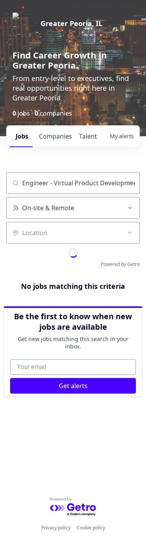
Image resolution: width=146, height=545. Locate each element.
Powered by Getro (120, 264)
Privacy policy (55, 527)
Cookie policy (91, 527)
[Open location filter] (129, 232)
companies (55, 136)
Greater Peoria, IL (71, 23)
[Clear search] (129, 183)
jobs (22, 136)
